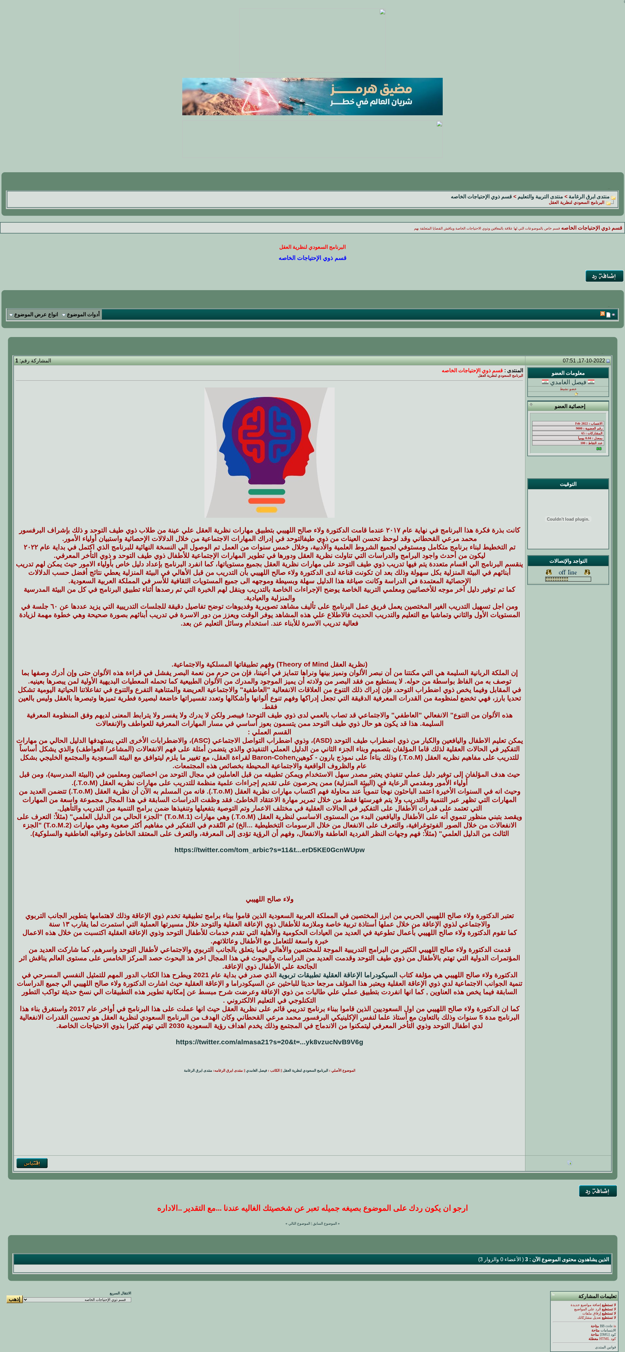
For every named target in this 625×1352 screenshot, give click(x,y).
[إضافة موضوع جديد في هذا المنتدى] (608, 315)
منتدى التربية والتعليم (540, 196)
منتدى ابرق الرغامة (589, 196)
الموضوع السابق (325, 1223)
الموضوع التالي (299, 1223)
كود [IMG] (608, 1334)
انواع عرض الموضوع (36, 314)
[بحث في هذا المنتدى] (614, 315)
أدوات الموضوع (83, 314)
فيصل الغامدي (568, 382)
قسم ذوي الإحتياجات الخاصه (481, 196)
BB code (606, 1326)
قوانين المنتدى (605, 1347)
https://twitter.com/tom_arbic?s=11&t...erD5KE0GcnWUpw (269, 850)
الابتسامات (608, 1330)
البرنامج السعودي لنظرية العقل (305, 1070)
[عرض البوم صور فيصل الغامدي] (569, 1163)
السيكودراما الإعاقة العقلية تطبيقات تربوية (338, 975)
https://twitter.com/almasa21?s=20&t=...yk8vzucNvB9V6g (269, 1042)
